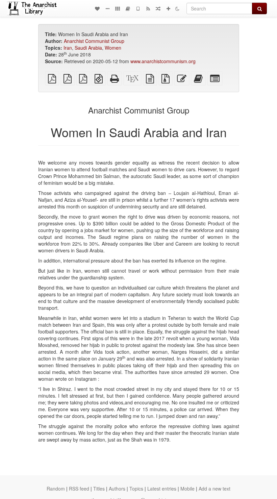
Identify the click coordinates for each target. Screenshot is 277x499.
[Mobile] (138, 8)
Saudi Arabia (88, 47)
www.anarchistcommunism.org (163, 61)
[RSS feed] (148, 8)
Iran (68, 47)
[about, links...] (107, 8)
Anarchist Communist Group (94, 41)
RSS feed (79, 488)
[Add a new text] (168, 8)
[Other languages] (117, 8)
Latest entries (161, 488)
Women (113, 47)
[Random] (158, 8)
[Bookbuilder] (128, 8)
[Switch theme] (177, 8)
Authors (117, 488)
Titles (99, 488)
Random (56, 488)
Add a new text (214, 488)
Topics (136, 488)
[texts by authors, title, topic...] (97, 8)
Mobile (187, 488)
